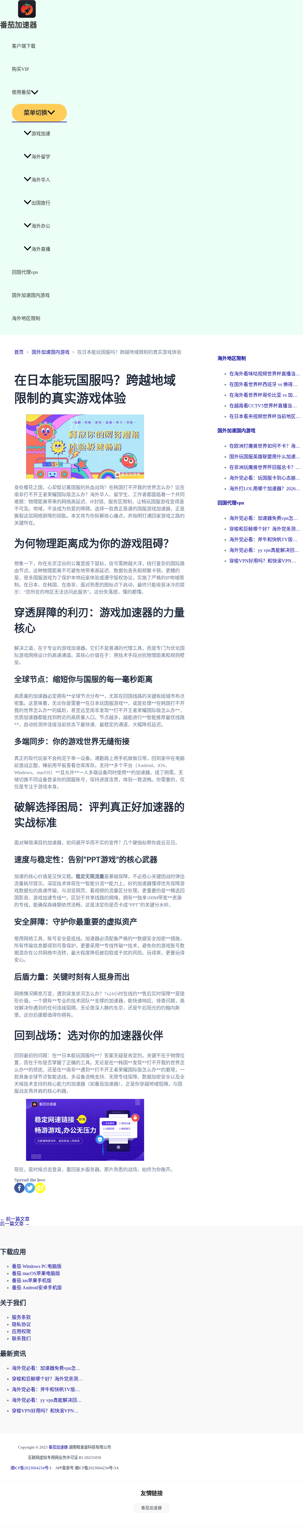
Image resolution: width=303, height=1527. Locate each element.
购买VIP (20, 69)
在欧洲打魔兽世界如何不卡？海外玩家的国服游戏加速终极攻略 (264, 446)
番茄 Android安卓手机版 (37, 1287)
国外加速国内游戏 (31, 295)
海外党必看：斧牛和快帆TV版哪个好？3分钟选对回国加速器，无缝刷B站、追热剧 (264, 539)
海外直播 (40, 249)
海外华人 (40, 179)
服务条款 (21, 1317)
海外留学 (40, 156)
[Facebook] (19, 1188)
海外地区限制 (26, 318)
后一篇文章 (15, 1223)
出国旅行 (40, 202)
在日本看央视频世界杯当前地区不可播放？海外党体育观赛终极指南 (264, 416)
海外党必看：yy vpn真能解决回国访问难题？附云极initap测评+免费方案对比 (264, 550)
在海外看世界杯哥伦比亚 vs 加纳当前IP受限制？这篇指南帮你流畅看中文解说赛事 (264, 395)
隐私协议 (21, 1324)
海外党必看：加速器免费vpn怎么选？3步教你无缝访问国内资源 (264, 518)
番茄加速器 (18, 25)
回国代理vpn (25, 272)
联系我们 (21, 1338)
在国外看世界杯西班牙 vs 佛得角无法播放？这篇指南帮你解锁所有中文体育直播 (264, 384)
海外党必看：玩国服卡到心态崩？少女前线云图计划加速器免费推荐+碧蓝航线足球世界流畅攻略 (264, 477)
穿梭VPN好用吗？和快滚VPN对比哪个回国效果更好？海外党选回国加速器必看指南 (264, 560)
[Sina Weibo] (40, 1188)
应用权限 (21, 1331)
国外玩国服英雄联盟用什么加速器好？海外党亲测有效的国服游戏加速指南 (264, 456)
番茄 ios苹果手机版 (31, 1280)
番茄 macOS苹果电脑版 (36, 1273)
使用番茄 (21, 92)
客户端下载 (24, 46)
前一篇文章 (15, 1218)
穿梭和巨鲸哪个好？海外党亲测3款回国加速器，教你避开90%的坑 (264, 528)
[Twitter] (30, 1188)
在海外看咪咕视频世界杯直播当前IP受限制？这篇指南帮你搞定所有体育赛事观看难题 (264, 373)
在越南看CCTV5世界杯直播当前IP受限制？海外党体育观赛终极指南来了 (264, 405)
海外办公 (40, 226)
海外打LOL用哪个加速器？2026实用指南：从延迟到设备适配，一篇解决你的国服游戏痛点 (264, 488)
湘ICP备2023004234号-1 (31, 1468)
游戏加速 (40, 133)
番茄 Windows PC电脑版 (37, 1266)
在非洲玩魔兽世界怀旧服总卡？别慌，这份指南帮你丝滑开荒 (264, 467)
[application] (34, 92)
